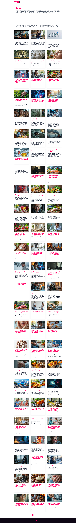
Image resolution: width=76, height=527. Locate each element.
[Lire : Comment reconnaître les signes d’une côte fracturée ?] (21, 364)
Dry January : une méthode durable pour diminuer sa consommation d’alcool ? (53, 409)
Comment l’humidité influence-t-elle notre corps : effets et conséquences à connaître (21, 119)
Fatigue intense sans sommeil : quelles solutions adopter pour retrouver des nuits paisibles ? (53, 312)
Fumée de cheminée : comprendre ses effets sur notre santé (54, 140)
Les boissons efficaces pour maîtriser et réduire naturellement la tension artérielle (21, 214)
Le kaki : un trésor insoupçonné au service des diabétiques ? (37, 409)
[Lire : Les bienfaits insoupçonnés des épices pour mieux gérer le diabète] (38, 364)
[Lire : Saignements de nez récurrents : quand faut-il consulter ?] (38, 73)
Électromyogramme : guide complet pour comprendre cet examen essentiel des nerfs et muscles (53, 120)
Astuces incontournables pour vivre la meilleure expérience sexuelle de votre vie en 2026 (53, 292)
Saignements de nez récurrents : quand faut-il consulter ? (37, 80)
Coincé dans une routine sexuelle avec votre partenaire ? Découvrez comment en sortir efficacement (54, 273)
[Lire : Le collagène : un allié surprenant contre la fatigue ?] (38, 34)
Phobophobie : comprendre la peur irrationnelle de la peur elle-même (21, 168)
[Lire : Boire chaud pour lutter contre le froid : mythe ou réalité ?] (54, 459)
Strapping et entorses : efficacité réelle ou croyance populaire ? (54, 504)
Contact (43, 520)
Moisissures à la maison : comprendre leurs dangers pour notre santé (37, 119)
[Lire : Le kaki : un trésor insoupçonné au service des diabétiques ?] (38, 402)
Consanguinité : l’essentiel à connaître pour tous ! (20, 61)
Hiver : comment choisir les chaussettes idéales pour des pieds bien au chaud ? (20, 485)
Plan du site (33, 520)
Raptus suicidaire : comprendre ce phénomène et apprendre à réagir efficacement (21, 466)
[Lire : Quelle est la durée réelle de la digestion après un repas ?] (38, 440)
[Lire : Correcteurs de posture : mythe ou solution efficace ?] (38, 305)
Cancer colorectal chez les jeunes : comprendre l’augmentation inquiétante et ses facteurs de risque (21, 81)
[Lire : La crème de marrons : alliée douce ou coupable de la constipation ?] (38, 478)
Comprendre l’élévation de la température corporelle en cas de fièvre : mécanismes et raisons (37, 100)
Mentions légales (38, 520)
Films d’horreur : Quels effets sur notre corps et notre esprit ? (54, 390)
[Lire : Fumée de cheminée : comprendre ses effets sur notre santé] (54, 133)
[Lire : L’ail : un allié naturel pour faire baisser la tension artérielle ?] (54, 208)
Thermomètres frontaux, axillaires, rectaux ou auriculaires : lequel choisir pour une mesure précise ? (54, 41)
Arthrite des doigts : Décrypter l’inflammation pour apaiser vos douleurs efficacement (54, 485)
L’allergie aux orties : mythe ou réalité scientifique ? (21, 100)
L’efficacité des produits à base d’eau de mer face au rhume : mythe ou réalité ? (53, 234)
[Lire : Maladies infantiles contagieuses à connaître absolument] (21, 402)
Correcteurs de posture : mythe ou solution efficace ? (37, 312)
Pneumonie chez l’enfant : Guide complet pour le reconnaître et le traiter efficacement (54, 427)
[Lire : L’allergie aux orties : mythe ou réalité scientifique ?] (21, 93)
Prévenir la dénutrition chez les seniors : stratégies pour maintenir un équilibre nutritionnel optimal (21, 140)
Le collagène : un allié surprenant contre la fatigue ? (37, 40)
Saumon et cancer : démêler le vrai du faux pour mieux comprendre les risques (53, 176)
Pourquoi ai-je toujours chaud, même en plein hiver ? (21, 272)
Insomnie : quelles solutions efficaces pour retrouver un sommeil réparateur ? (20, 446)
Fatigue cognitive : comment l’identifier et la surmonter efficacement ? (36, 292)
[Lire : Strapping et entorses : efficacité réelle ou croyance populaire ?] (54, 497)
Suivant (59, 514)
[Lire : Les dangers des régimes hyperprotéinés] (21, 34)
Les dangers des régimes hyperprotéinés (20, 40)
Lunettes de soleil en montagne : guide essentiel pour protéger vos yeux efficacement (21, 390)
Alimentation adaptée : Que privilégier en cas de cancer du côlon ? (53, 80)
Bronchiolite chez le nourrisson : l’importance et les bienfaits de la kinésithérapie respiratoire (54, 350)
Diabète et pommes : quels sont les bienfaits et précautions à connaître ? (37, 419)
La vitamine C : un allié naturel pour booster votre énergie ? (20, 284)
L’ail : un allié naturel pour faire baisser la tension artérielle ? (53, 214)
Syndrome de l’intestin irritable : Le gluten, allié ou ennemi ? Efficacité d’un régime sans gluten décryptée (37, 351)
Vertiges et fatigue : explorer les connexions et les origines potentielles (37, 176)
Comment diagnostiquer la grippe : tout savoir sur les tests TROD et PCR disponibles (21, 504)
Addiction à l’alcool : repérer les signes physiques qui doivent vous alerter (53, 446)
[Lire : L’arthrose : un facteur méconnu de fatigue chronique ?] (38, 208)
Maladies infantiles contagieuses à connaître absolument (21, 409)
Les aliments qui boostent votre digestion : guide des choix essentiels (54, 195)
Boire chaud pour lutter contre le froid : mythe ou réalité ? (54, 466)
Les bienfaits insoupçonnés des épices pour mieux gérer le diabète (37, 370)
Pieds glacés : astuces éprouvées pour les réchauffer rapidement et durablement (37, 504)
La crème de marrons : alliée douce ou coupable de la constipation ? (36, 485)
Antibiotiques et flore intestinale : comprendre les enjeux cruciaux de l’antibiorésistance (37, 457)
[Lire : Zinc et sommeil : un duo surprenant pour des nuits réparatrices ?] (54, 324)
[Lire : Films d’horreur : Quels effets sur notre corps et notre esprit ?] (54, 383)
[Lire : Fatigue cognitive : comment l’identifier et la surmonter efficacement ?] (38, 286)
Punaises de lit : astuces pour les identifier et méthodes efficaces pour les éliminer (37, 61)
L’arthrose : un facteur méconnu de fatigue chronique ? (37, 214)
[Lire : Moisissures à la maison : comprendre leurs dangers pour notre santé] (38, 113)
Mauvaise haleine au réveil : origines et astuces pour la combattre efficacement (53, 100)
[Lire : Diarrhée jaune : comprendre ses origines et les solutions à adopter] (21, 152)
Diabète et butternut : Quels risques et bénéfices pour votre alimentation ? (37, 390)
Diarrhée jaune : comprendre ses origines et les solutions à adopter (21, 159)
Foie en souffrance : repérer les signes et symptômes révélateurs (21, 195)
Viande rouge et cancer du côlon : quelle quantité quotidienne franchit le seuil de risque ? (21, 312)
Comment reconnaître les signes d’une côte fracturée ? (21, 370)
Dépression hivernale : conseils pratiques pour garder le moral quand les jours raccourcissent (53, 253)
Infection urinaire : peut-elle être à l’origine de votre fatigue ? (37, 272)
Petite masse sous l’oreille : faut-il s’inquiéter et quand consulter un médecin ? (54, 150)
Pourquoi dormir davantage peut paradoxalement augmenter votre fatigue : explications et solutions (37, 140)
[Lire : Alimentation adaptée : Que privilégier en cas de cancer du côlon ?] (54, 73)
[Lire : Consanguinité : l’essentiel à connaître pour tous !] (21, 54)
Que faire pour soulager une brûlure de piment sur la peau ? (21, 253)
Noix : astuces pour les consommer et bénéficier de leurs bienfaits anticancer (37, 195)
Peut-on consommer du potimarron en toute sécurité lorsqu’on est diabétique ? (53, 370)
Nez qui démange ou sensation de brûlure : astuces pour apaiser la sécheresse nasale (54, 61)
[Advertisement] (38, 18)
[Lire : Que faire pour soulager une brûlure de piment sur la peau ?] (21, 246)
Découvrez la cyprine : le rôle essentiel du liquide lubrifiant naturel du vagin (20, 331)
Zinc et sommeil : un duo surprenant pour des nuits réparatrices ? (52, 331)
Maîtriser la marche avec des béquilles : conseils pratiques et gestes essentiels (37, 253)
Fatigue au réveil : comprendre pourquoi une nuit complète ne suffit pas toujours (37, 331)
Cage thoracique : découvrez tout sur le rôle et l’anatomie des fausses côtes (21, 350)
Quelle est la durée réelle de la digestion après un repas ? (37, 446)
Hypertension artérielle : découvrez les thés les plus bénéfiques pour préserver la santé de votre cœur (20, 235)
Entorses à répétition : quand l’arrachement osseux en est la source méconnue (37, 150)
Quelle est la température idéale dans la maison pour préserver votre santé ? (37, 234)
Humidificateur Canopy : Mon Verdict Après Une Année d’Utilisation (20, 427)
